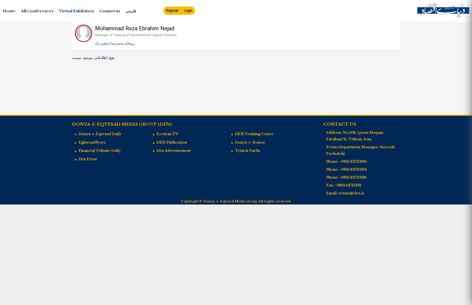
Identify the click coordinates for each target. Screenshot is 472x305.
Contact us (109, 11)
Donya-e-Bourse (250, 142)
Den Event (87, 159)
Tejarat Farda (247, 151)
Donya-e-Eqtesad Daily (99, 134)
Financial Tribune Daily (99, 151)
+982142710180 (353, 161)
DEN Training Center (254, 134)
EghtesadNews (91, 142)
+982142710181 (348, 185)
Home (9, 11)
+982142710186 (353, 177)
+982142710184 (353, 169)
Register (172, 10)
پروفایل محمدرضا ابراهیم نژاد (115, 43)
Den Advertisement (174, 151)
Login (188, 10)
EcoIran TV (167, 134)
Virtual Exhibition (76, 11)
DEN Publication (172, 142)
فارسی (131, 11)
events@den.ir (351, 193)
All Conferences (37, 11)
